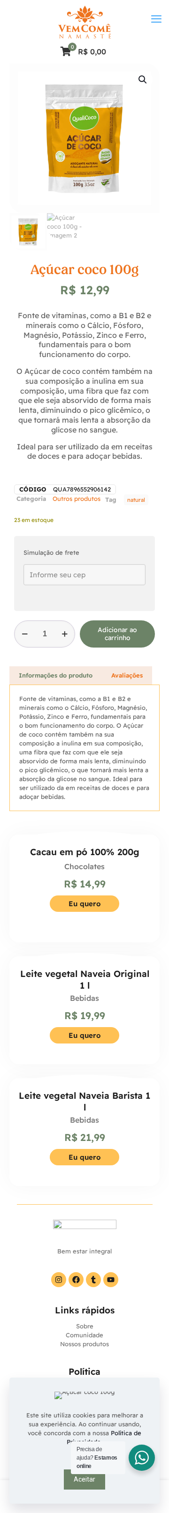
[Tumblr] (93, 1279)
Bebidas (84, 998)
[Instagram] (58, 1279)
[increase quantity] (64, 634)
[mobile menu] (156, 19)
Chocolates (84, 866)
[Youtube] (110, 1279)
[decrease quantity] (24, 634)
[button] (143, 79)
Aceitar (84, 1479)
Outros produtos (76, 498)
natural (136, 499)
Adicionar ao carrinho (117, 634)
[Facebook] (76, 1279)
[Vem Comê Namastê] (84, 21)
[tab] (55, 675)
